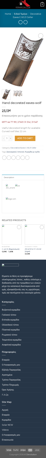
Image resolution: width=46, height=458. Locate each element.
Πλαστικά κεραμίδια (11, 329)
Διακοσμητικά (12, 152)
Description (9, 177)
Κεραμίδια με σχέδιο (32, 152)
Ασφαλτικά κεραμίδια (11, 345)
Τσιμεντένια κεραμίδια (11, 340)
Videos (5, 430)
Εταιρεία (5, 360)
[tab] (23, 177)
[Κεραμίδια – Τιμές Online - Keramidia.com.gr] (23, 4)
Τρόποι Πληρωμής (10, 385)
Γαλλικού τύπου (9, 315)
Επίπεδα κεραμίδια (10, 320)
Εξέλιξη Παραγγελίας (11, 370)
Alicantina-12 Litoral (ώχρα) (33, 250)
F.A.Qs (5, 395)
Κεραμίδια (6, 420)
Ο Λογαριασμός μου (11, 365)
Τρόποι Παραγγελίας (11, 380)
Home (8, 14)
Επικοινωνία (7, 440)
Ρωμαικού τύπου (9, 335)
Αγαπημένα (7, 375)
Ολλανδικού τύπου (10, 325)
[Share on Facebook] (9, 158)
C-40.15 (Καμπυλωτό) (10, 249)
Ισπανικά (20, 152)
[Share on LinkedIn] (27, 158)
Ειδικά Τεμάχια (20, 14)
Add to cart (25, 138)
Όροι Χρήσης (8, 390)
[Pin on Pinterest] (23, 158)
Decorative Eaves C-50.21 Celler (23, 148)
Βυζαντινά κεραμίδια (11, 310)
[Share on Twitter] (13, 158)
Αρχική (5, 410)
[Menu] (3, 4)
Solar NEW (7, 425)
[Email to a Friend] (18, 158)
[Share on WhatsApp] (4, 158)
